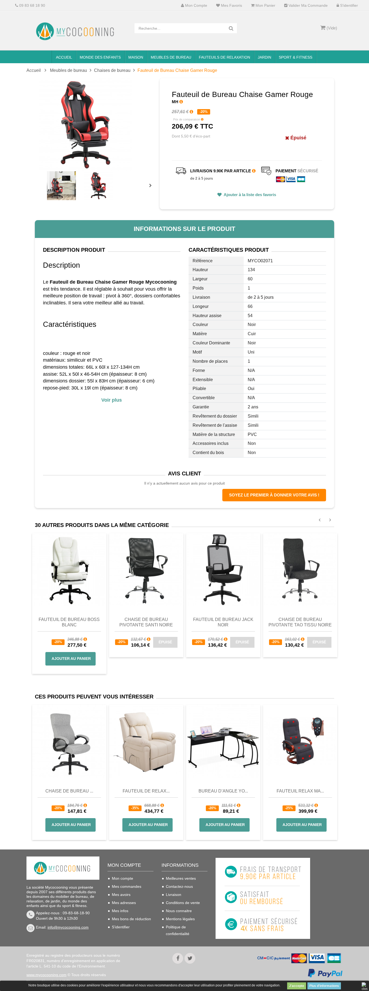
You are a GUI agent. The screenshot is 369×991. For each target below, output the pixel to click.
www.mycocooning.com (46, 975)
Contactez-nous (179, 886)
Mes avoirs (121, 894)
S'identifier (348, 6)
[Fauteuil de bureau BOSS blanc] (69, 569)
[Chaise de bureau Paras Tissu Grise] (69, 741)
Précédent (47, 179)
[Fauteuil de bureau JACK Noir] (223, 569)
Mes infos (120, 911)
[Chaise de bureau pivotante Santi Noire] (146, 569)
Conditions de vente (183, 903)
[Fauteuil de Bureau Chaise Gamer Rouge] (61, 185)
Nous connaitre (179, 911)
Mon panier (264, 6)
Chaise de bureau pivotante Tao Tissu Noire (300, 622)
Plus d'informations (324, 986)
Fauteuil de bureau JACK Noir (223, 622)
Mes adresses (124, 903)
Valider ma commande (307, 6)
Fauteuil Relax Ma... (300, 791)
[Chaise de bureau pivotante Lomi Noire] (300, 569)
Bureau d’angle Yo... (223, 791)
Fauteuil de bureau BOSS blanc (69, 622)
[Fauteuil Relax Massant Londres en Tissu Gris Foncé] (300, 741)
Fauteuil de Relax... (146, 791)
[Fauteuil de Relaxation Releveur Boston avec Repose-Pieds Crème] (146, 741)
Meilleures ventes (181, 878)
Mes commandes (126, 886)
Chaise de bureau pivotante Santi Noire (146, 622)
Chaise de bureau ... (69, 791)
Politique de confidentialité (177, 930)
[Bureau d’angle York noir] (223, 741)
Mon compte (195, 6)
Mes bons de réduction (131, 919)
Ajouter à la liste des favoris (249, 194)
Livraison (173, 894)
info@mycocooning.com (68, 927)
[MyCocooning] (76, 31)
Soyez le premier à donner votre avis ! (274, 495)
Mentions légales (180, 919)
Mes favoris (231, 6)
